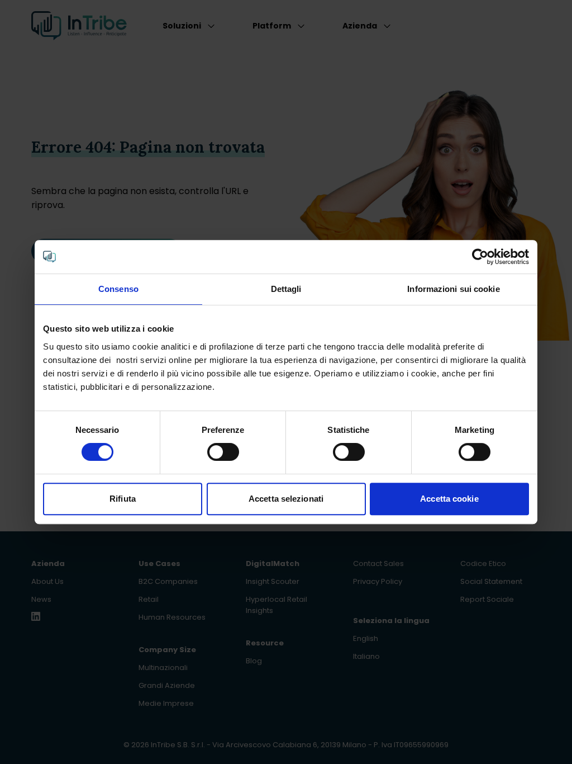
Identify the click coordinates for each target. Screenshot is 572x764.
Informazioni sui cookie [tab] (453, 289)
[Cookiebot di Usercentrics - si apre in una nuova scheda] (480, 256)
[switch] (223, 452)
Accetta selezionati (286, 498)
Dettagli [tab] (286, 289)
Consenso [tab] (118, 289)
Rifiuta (122, 498)
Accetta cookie (449, 498)
